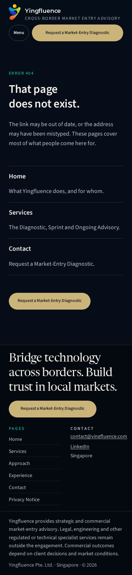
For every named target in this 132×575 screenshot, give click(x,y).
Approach (19, 463)
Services (17, 451)
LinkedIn (79, 447)
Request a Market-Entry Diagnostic (77, 33)
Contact (17, 487)
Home (15, 439)
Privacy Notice (24, 499)
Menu (19, 33)
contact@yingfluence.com (98, 436)
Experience (20, 475)
